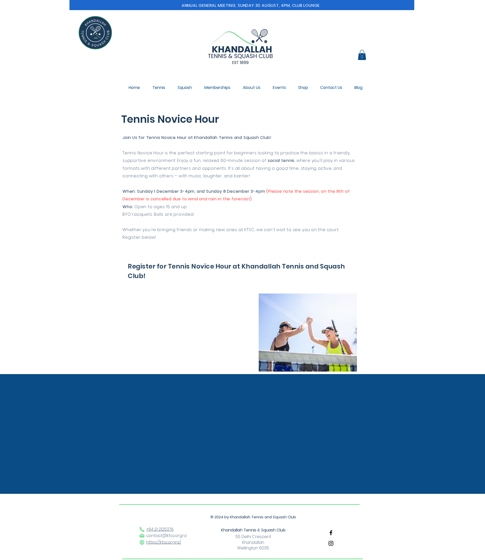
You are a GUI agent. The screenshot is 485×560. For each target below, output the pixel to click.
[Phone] (141, 529)
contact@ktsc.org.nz (166, 536)
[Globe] (141, 542)
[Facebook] (331, 532)
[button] (362, 55)
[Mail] (141, 535)
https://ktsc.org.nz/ (163, 542)
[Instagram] (331, 543)
